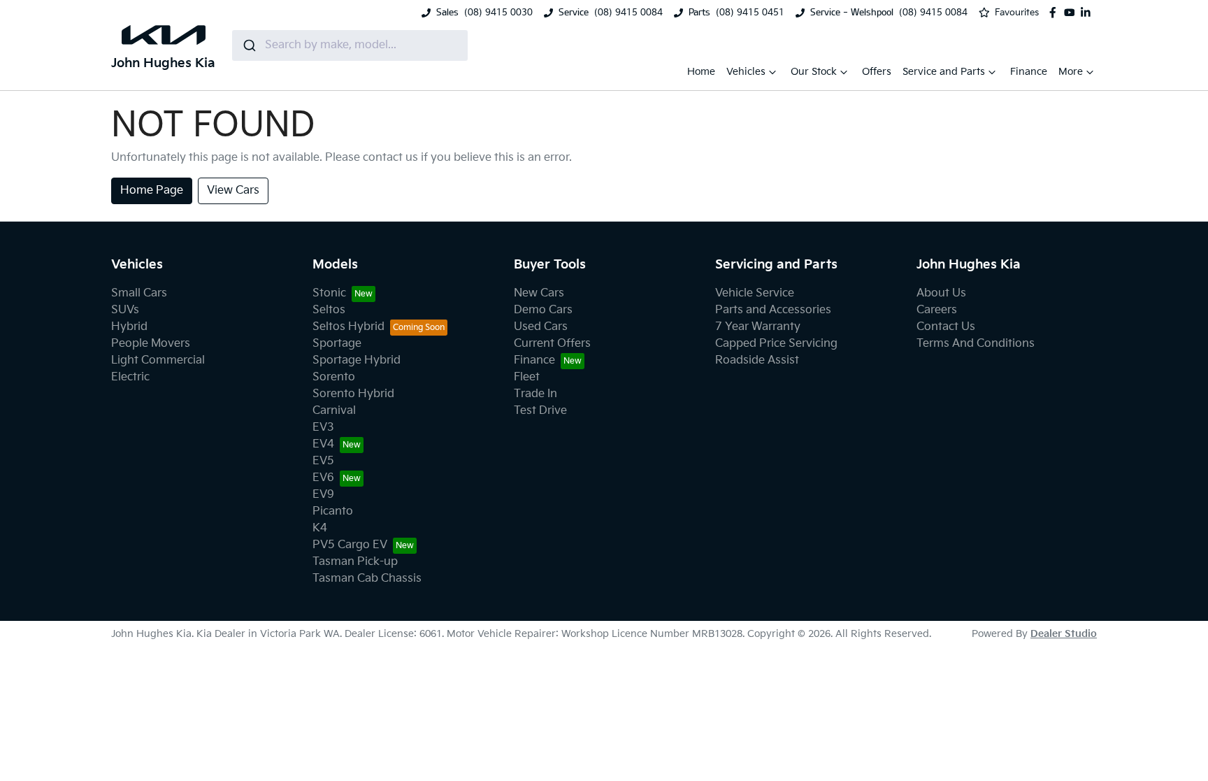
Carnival (334, 410)
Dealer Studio (1063, 634)
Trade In (535, 394)
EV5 (323, 461)
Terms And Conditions (975, 343)
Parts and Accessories (773, 310)
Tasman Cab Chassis (367, 578)
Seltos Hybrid (348, 327)
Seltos (328, 310)
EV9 (323, 494)
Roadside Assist (757, 360)
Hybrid (129, 327)
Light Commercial (158, 360)
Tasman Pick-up (355, 561)
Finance (1028, 72)
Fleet (527, 377)
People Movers (150, 343)
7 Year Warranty (757, 327)
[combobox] (350, 45)
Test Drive (540, 410)
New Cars (539, 293)
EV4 (323, 444)
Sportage (336, 343)
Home (701, 72)
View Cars (233, 190)
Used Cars (541, 327)
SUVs (125, 310)
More (1070, 72)
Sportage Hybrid (356, 360)
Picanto (332, 511)
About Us (941, 293)
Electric (130, 377)
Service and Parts (944, 72)
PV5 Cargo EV (349, 545)
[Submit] (248, 45)
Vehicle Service (754, 293)
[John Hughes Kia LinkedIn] (1088, 12)
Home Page (151, 190)
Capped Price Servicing (776, 343)
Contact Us (945, 327)
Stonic (329, 293)
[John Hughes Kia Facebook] (1055, 12)
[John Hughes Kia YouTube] (1072, 12)
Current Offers (552, 343)
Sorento (333, 377)
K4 (319, 528)
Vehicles (745, 72)
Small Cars (139, 293)
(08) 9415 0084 (628, 12)
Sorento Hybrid (353, 394)
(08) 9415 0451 (750, 12)
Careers (936, 310)
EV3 (323, 427)
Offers (876, 72)
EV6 (323, 478)
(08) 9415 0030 (498, 12)
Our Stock (814, 72)
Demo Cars (543, 310)
